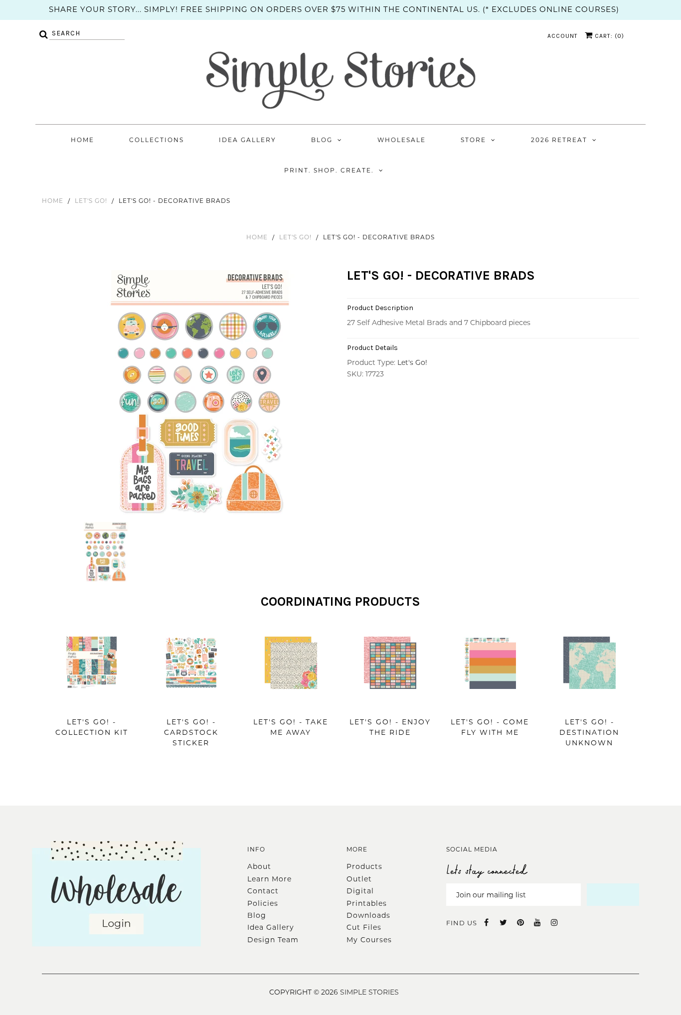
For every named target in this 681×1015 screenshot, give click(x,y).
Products (364, 866)
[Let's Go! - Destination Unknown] (589, 703)
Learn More (269, 878)
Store (473, 140)
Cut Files (363, 927)
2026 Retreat (559, 140)
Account (562, 35)
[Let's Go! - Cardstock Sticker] (191, 703)
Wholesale (401, 140)
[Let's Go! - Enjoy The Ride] (390, 703)
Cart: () (608, 35)
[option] (201, 394)
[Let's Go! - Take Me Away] (291, 703)
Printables (366, 903)
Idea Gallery (247, 140)
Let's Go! (91, 200)
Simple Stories (369, 992)
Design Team (273, 939)
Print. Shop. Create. (329, 170)
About (259, 866)
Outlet (359, 878)
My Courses (369, 939)
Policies (262, 903)
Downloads (368, 915)
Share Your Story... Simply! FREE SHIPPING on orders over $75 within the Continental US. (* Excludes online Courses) (334, 9)
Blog (322, 140)
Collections (156, 140)
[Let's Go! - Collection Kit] (91, 703)
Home (82, 140)
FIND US (461, 923)
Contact (263, 890)
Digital (360, 890)
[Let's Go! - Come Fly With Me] (489, 703)
